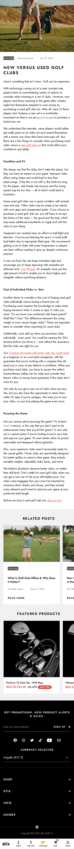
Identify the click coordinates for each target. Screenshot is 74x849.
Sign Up (59, 727)
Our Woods (28, 269)
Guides (9, 815)
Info (7, 803)
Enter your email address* (14, 734)
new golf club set (31, 145)
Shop (8, 779)
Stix (7, 791)
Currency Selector (37, 750)
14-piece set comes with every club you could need (39, 353)
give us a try (54, 500)
